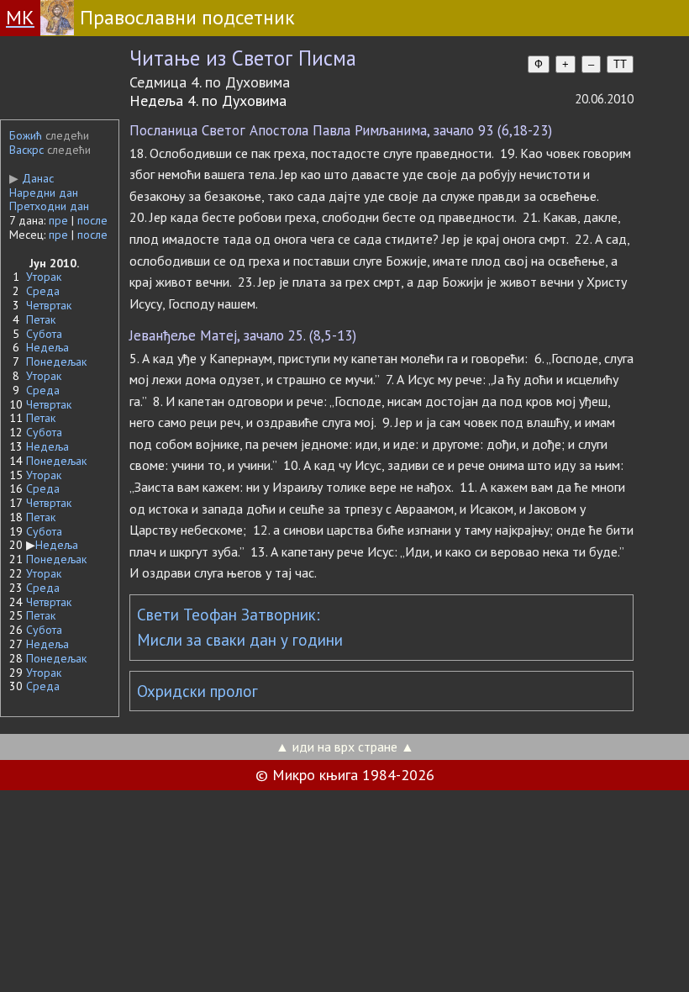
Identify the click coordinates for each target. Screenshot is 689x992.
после (92, 220)
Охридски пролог (197, 691)
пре (58, 220)
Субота (44, 333)
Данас (31, 178)
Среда (43, 290)
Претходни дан (49, 206)
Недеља (47, 347)
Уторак (43, 276)
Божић (25, 135)
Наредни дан (43, 192)
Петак (40, 319)
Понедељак (56, 361)
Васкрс (26, 149)
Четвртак (48, 305)
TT (620, 64)
